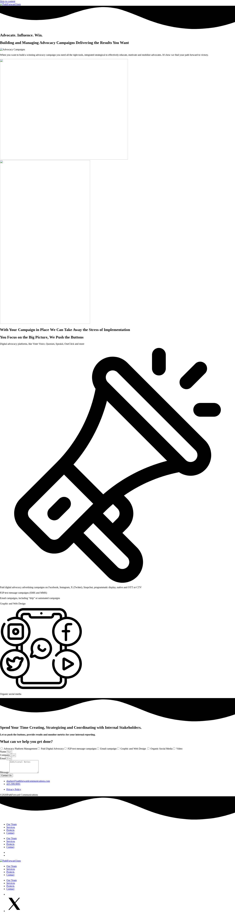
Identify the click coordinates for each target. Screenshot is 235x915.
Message (4, 772)
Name (3, 751)
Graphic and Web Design (133, 748)
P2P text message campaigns (82, 748)
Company (5, 755)
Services (10, 827)
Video (179, 748)
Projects (10, 830)
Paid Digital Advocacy (52, 748)
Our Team (11, 824)
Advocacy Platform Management (20, 748)
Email (3, 758)
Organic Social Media (161, 748)
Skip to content (7, 1)
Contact (10, 833)
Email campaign (108, 748)
